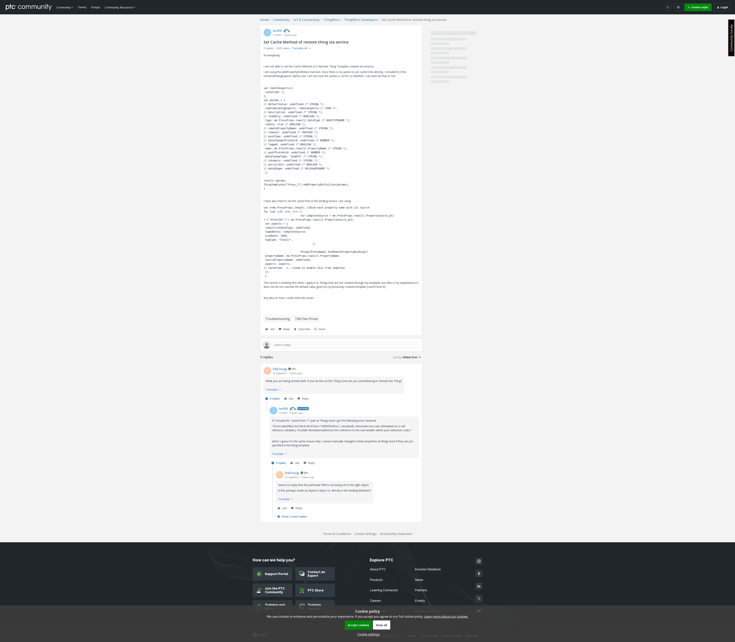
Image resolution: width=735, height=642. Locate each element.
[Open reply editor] (341, 345)
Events (82, 7)
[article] (341, 384)
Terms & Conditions (337, 534)
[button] (697, 7)
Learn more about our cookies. (446, 616)
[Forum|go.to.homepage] (29, 7)
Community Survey (731, 37)
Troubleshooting (277, 319)
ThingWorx (332, 20)
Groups (95, 7)
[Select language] (678, 7)
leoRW (277, 31)
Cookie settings (365, 534)
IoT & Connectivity (306, 20)
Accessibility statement (396, 534)
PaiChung (280, 369)
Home (264, 20)
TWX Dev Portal (306, 319)
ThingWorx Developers (360, 20)
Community (281, 20)
